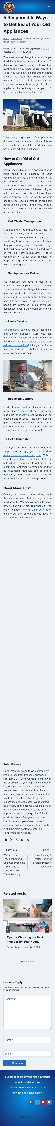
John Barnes (15, 947)
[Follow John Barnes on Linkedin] (22, 839)
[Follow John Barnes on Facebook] (5, 839)
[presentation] (27, 915)
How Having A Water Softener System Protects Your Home (42, 858)
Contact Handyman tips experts (27, 1087)
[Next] (47, 929)
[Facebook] (31, 1102)
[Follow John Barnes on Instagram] (16, 839)
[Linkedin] (49, 1102)
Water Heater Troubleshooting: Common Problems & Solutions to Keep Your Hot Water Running (14, 862)
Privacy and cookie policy (27, 1092)
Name (9, 1039)
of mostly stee (24, 414)
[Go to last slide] (8, 929)
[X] (37, 1102)
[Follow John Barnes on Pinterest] (27, 839)
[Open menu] (49, 7)
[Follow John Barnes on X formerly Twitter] (11, 839)
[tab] (22, 961)
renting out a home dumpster (22, 455)
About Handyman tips (27, 1082)
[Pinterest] (43, 1102)
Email (9, 1053)
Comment (11, 999)
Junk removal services (16, 329)
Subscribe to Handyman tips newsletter (27, 1076)
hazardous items (12, 478)
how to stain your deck (36, 509)
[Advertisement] (27, 637)
